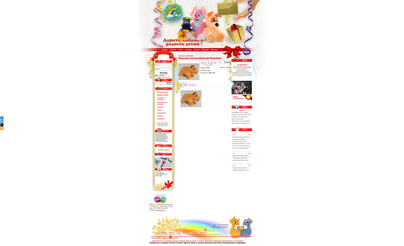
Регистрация (167, 77)
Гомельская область (161, 136)
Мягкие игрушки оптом (170, 238)
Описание (183, 85)
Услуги (178, 233)
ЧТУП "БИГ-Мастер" (161, 174)
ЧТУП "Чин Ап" (159, 172)
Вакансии (205, 49)
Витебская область (161, 135)
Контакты (214, 49)
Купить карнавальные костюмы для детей (209, 236)
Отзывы (197, 49)
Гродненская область (161, 138)
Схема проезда (224, 7)
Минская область (160, 139)
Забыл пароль (160, 77)
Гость (234, 135)
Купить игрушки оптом (175, 236)
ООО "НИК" (158, 175)
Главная (164, 49)
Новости (173, 49)
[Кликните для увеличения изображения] (188, 71)
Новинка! (242, 110)
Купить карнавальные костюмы (235, 236)
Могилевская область (161, 141)
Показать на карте (163, 150)
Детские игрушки (189, 236)
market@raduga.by (225, 6)
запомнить (161, 75)
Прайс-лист (186, 233)
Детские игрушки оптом (159, 236)
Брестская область (161, 133)
